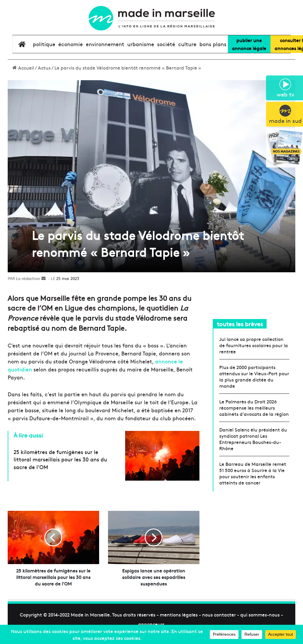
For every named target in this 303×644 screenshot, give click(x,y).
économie (70, 44)
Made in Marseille (90, 614)
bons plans (212, 44)
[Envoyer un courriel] (43, 278)
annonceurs (151, 624)
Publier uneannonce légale (249, 44)
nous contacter (219, 614)
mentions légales (179, 614)
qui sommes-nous (260, 614)
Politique (44, 44)
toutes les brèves (240, 324)
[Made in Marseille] (151, 18)
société (166, 44)
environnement (105, 44)
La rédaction (28, 278)
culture (187, 44)
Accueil (25, 67)
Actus (44, 67)
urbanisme (140, 44)
